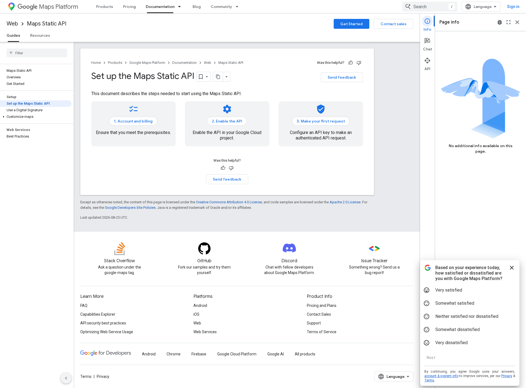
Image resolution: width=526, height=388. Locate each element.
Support (314, 323)
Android (200, 305)
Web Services (205, 332)
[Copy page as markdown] (218, 76)
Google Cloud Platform (236, 354)
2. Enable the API (227, 121)
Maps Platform (58, 6)
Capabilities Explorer (97, 314)
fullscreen (508, 22)
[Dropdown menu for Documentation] (181, 6)
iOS (196, 314)
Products (104, 6)
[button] (36, 116)
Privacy (103, 376)
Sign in (513, 6)
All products (305, 354)
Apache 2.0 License (345, 202)
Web (12, 23)
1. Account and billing (133, 121)
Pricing (129, 6)
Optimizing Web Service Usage (106, 332)
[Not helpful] (359, 63)
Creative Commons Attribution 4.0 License (229, 202)
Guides (13, 35)
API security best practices (103, 323)
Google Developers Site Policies (130, 208)
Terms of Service (321, 332)
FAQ (83, 305)
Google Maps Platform (147, 63)
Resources (40, 35)
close (517, 22)
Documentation (160, 6)
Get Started (351, 23)
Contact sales (394, 23)
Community (221, 6)
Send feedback (342, 77)
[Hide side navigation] (66, 378)
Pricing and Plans (321, 305)
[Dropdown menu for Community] (238, 6)
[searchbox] (37, 52)
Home (96, 63)
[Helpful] (351, 63)
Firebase (198, 354)
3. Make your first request (321, 121)
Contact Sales (319, 314)
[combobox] (429, 7)
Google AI (275, 354)
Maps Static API (46, 23)
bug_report (499, 22)
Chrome (174, 354)
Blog (197, 6)
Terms (86, 376)
